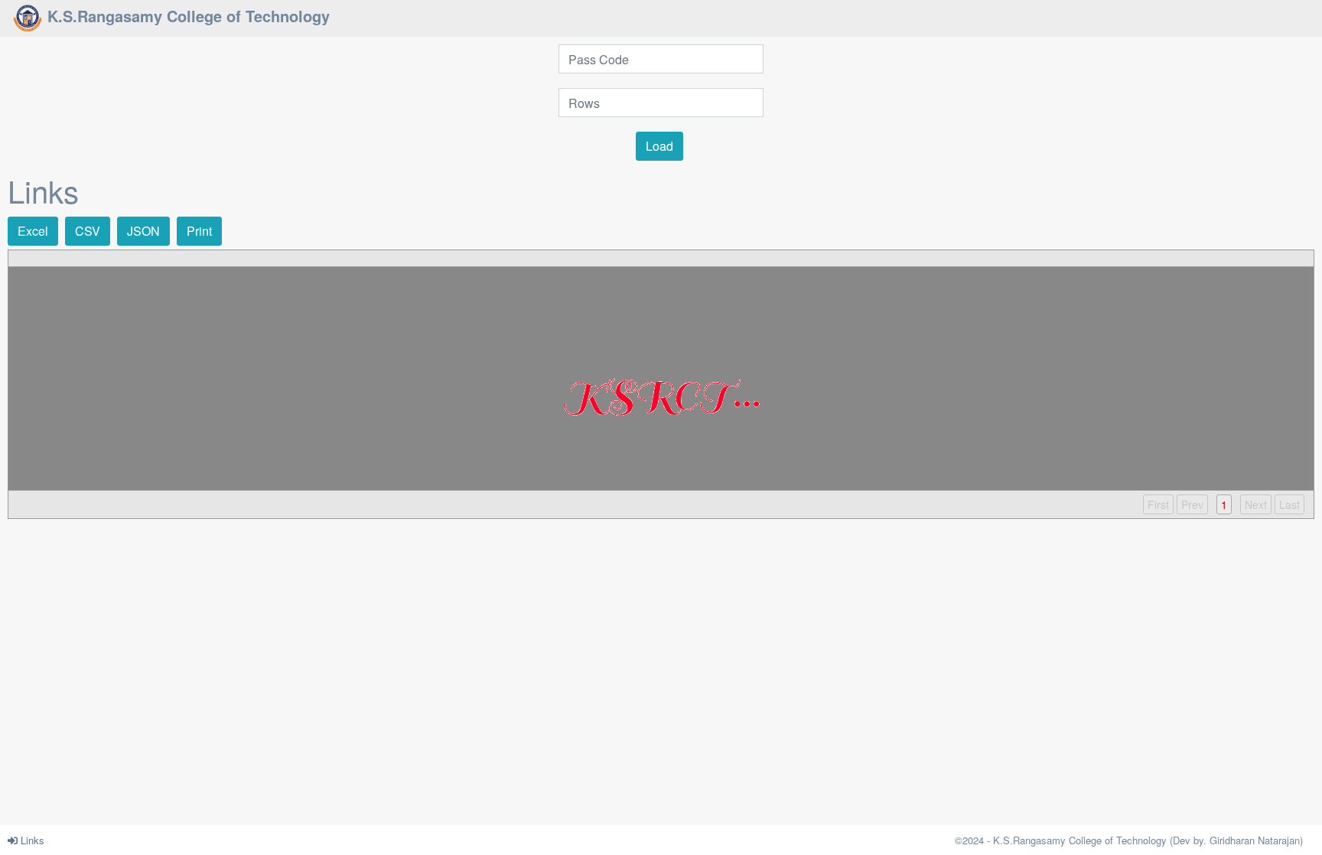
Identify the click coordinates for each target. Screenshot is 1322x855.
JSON (143, 231)
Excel (33, 231)
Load (659, 146)
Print (199, 231)
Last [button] (1289, 504)
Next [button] (1256, 504)
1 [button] (1224, 504)
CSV (87, 231)
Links (31, 840)
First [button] (1158, 504)
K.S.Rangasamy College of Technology (186, 16)
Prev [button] (1192, 504)
